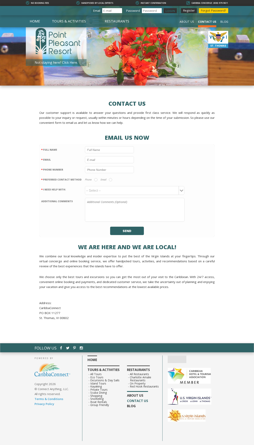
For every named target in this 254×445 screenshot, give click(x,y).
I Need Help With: (53, 189)
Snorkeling (97, 398)
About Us (187, 21)
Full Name (49, 149)
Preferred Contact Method (61, 179)
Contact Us (207, 21)
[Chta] (193, 376)
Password (133, 11)
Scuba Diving (98, 392)
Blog (224, 21)
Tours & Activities (69, 21)
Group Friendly (99, 405)
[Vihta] (193, 416)
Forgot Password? (213, 10)
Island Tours (98, 383)
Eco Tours (96, 377)
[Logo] (193, 396)
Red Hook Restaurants (144, 386)
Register (189, 10)
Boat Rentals (98, 402)
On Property (137, 383)
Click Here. (70, 62)
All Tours (96, 374)
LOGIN (170, 11)
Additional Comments (57, 201)
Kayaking (96, 386)
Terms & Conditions (49, 399)
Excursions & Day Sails (104, 380)
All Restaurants (139, 374)
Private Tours (99, 389)
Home (35, 21)
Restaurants (117, 21)
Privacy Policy (44, 404)
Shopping (96, 395)
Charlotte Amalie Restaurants (140, 379)
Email (96, 11)
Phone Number (52, 169)
